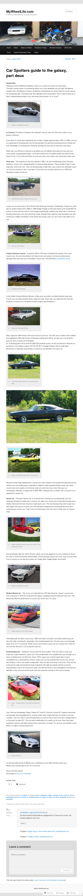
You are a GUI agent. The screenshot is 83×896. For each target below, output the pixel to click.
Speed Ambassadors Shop (22, 52)
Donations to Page (40, 48)
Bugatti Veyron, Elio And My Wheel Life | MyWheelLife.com (48, 831)
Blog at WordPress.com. (41, 888)
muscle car (24, 797)
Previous (67, 59)
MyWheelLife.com (20, 11)
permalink (9, 799)
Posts (9, 52)
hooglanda (63, 797)
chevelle (55, 795)
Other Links (68, 48)
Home (9, 48)
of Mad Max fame (63, 258)
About (16, 48)
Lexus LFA (17, 797)
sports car (38, 797)
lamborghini (10, 797)
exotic (61, 795)
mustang (31, 797)
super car (45, 797)
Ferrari (72, 795)
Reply (23, 823)
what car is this (53, 797)
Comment (66, 870)
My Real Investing (55, 48)
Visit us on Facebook (23, 773)
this (15, 140)
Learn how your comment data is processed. (50, 880)
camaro (37, 795)
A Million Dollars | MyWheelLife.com (40, 836)
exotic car (66, 795)
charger (49, 795)
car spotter (24, 795)
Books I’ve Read (26, 48)
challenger (43, 795)
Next (74, 59)
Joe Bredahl (24, 812)
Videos (36, 52)
